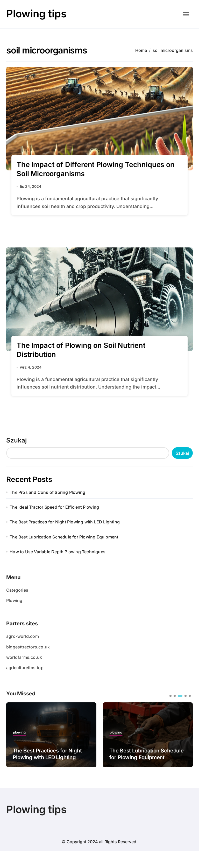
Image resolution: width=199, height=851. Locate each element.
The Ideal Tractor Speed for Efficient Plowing (54, 507)
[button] (185, 734)
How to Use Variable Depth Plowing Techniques (57, 551)
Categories (17, 590)
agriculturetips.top (25, 667)
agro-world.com (22, 636)
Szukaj (16, 440)
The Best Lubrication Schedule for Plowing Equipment (64, 536)
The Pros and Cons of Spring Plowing (47, 492)
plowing (30, 732)
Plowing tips (36, 13)
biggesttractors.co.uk (28, 646)
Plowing (14, 600)
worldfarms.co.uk (24, 657)
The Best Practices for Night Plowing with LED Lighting (65, 521)
